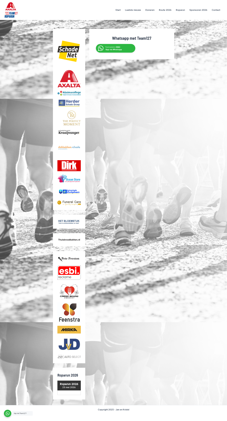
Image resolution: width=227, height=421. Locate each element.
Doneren (149, 10)
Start (118, 10)
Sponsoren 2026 (198, 10)
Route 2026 (165, 10)
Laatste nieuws (133, 10)
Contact (216, 10)
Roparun (180, 10)
